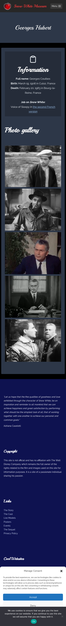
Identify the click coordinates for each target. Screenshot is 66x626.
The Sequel (9, 529)
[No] (62, 616)
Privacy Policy (11, 533)
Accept (33, 597)
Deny (33, 605)
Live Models (10, 518)
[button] (61, 571)
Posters (7, 522)
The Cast (8, 514)
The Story (9, 510)
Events (7, 525)
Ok (33, 621)
